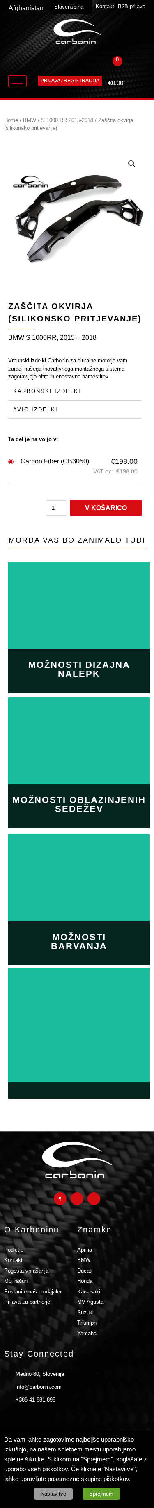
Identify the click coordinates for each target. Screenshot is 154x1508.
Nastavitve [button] (53, 1494)
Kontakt (105, 6)
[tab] (75, 391)
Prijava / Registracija (70, 81)
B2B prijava (131, 6)
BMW (29, 120)
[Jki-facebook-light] (60, 1198)
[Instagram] (77, 1198)
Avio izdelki (35, 410)
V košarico (106, 507)
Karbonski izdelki (47, 391)
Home (11, 120)
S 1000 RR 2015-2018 (67, 120)
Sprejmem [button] (101, 1494)
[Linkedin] (93, 1198)
